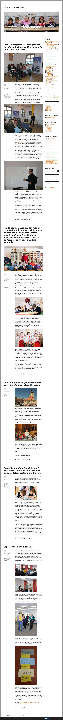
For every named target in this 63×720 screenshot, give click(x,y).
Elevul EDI (47, 65)
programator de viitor (7, 96)
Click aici (46, 178)
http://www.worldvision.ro (50, 117)
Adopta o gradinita (49, 46)
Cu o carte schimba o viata (50, 140)
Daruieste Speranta (7, 482)
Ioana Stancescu (48, 107)
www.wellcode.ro (22, 142)
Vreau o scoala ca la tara (50, 87)
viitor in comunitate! (49, 84)
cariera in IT (5, 94)
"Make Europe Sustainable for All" (51, 41)
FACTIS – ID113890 (49, 68)
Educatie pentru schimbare (50, 64)
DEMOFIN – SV (48, 61)
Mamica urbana (48, 108)
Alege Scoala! (48, 52)
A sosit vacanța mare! (49, 162)
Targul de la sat (48, 83)
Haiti (47, 69)
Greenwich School (49, 127)
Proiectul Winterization (49, 81)
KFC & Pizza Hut (48, 70)
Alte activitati (48, 53)
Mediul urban (50, 75)
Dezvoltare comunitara (49, 62)
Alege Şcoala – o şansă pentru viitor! (52, 50)
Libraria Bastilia (48, 128)
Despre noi (48, 142)
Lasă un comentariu (7, 98)
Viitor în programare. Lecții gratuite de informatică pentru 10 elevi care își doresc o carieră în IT (23, 47)
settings (40, 718)
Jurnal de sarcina (49, 73)
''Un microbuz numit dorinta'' (51, 138)
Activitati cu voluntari (49, 45)
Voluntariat (48, 85)
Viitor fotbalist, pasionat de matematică (52, 163)
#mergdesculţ (48, 42)
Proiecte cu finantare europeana (51, 80)
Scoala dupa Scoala (7, 400)
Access (47, 43)
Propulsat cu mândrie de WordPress (19, 715)
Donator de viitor (48, 63)
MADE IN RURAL (48, 71)
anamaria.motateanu (7, 276)
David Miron (48, 105)
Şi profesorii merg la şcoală (18, 547)
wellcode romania (7, 97)
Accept (46, 718)
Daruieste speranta (49, 141)
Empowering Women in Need (50, 66)
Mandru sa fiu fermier (49, 78)
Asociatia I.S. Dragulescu (50, 124)
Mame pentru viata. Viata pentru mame (52, 76)
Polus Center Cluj (48, 131)
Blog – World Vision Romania (14, 7)
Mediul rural (50, 74)
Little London (48, 130)
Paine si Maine (48, 79)
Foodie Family (48, 106)
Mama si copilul (48, 72)
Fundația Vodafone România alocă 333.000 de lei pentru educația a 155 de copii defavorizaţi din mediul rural (23, 470)
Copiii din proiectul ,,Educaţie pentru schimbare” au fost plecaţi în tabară (22, 383)
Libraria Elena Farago (49, 129)
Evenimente (48, 67)
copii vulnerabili (6, 281)
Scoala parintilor (48, 82)
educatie (5, 282)
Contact (47, 139)
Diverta (47, 126)
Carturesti (47, 125)
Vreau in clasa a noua (49, 86)
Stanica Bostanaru (49, 110)
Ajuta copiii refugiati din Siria (50, 47)
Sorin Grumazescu (49, 109)
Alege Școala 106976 (49, 51)
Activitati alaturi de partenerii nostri (51, 44)
